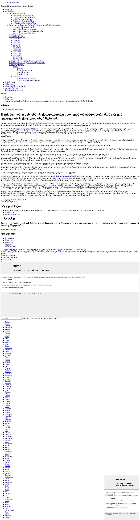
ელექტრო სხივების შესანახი (24, 27)
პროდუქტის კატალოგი (14, 90)
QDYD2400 (17, 50)
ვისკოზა (20, 69)
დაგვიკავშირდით (12, 88)
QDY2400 (16, 46)
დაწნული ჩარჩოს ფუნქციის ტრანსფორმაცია (26, 61)
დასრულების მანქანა (17, 37)
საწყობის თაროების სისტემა (24, 33)
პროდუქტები (10, 11)
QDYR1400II (17, 59)
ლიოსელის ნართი (24, 70)
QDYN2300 (17, 55)
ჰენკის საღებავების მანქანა (23, 21)
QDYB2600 (17, 48)
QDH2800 (16, 40)
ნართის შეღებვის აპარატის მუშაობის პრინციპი (114, 251)
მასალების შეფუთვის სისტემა (24, 29)
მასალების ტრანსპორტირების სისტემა (28, 31)
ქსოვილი (16, 76)
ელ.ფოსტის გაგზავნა (9, 257)
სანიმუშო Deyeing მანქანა (22, 19)
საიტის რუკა (68, 249)
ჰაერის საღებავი (7, 251)
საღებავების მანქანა (17, 13)
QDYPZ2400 (17, 57)
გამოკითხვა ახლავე (8, 229)
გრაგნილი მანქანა (16, 35)
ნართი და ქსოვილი (16, 65)
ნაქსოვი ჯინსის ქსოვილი (26, 78)
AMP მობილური (81, 249)
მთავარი (8, 9)
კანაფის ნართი (23, 72)
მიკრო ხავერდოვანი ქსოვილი (29, 80)
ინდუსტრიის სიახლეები (14, 109)
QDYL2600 (17, 53)
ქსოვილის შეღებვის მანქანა (24, 17)
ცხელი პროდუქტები (55, 249)
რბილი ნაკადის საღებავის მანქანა (50, 251)
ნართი (15, 67)
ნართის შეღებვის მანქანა (23, 15)
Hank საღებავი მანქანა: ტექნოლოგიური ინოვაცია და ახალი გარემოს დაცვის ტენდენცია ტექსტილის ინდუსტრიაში (49, 101)
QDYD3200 (17, 51)
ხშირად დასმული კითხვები (15, 86)
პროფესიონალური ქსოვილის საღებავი (79, 251)
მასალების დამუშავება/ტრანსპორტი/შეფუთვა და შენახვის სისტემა (34, 25)
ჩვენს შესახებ (10, 82)
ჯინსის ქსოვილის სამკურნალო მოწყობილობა (27, 63)
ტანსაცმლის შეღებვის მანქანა (24, 23)
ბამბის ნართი (22, 74)
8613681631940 (6, 259)
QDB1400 (16, 39)
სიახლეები (9, 84)
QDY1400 (16, 44)
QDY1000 (16, 42)
